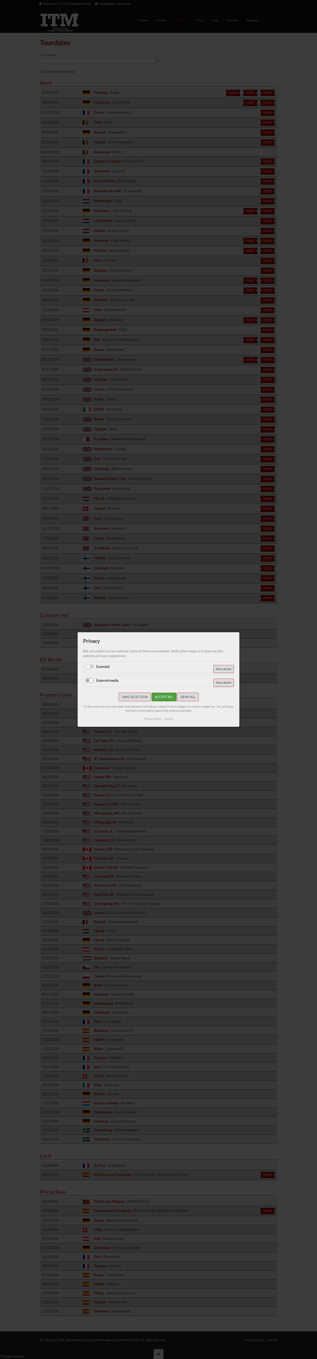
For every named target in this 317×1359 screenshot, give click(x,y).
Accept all (164, 697)
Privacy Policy (152, 719)
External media (107, 680)
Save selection (135, 697)
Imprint (168, 719)
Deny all (187, 697)
